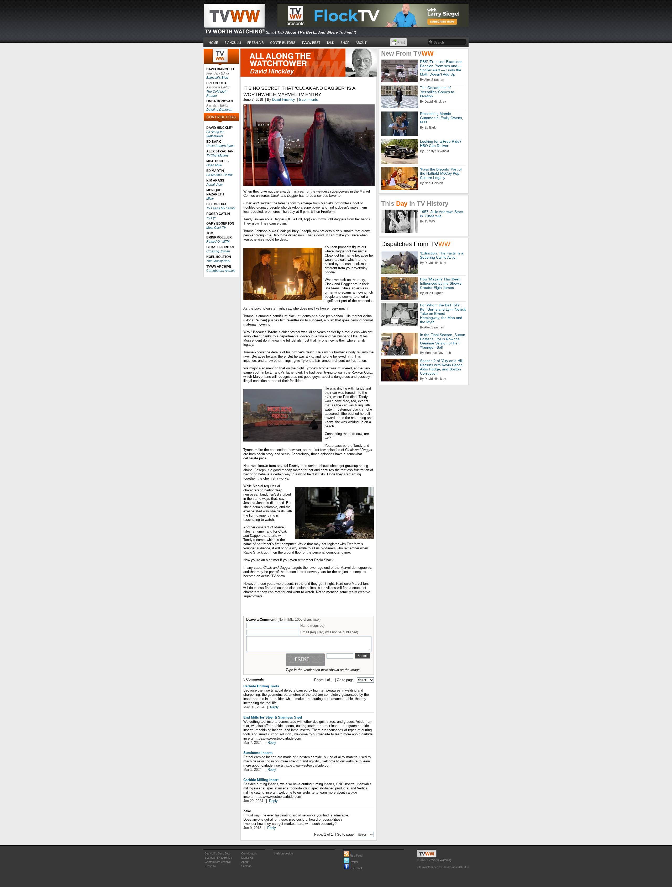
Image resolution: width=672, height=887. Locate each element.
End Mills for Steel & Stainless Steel (272, 717)
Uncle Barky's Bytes (220, 146)
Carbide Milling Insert (261, 780)
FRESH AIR (255, 43)
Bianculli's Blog (217, 77)
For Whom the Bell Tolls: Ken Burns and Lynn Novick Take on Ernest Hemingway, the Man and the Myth (443, 313)
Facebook (356, 868)
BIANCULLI (232, 43)
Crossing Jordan (218, 251)
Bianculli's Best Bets (217, 853)
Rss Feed (356, 855)
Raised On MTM (217, 241)
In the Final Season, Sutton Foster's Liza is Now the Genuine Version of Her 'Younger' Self (442, 341)
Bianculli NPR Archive (218, 857)
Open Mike (214, 165)
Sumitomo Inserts (257, 753)
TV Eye (211, 218)
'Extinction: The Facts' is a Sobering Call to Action (441, 255)
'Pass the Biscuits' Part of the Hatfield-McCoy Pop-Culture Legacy (441, 173)
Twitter (353, 861)
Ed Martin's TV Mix (219, 175)
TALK (330, 43)
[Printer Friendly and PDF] (398, 45)
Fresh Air (210, 866)
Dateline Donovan (219, 109)
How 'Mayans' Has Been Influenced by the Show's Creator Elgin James (440, 283)
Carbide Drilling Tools (261, 686)
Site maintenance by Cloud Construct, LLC (443, 866)
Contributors (249, 853)
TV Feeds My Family (220, 208)
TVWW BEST (311, 43)
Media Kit (247, 857)
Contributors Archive (220, 271)
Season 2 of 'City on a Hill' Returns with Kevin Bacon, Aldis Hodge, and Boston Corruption (442, 367)
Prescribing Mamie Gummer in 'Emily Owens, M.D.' (441, 117)
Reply (274, 707)
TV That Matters (217, 155)
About (245, 861)
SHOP (344, 43)
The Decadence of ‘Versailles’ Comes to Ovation (437, 92)
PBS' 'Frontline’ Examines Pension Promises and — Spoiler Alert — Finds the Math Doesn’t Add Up (441, 68)
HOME (213, 43)
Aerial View (214, 185)
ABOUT (361, 43)
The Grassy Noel (218, 261)
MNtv (210, 198)
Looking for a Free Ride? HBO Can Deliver (440, 143)
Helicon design (283, 853)
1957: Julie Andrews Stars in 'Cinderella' (441, 214)
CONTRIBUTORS (282, 43)
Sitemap (246, 866)
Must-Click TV (216, 228)
